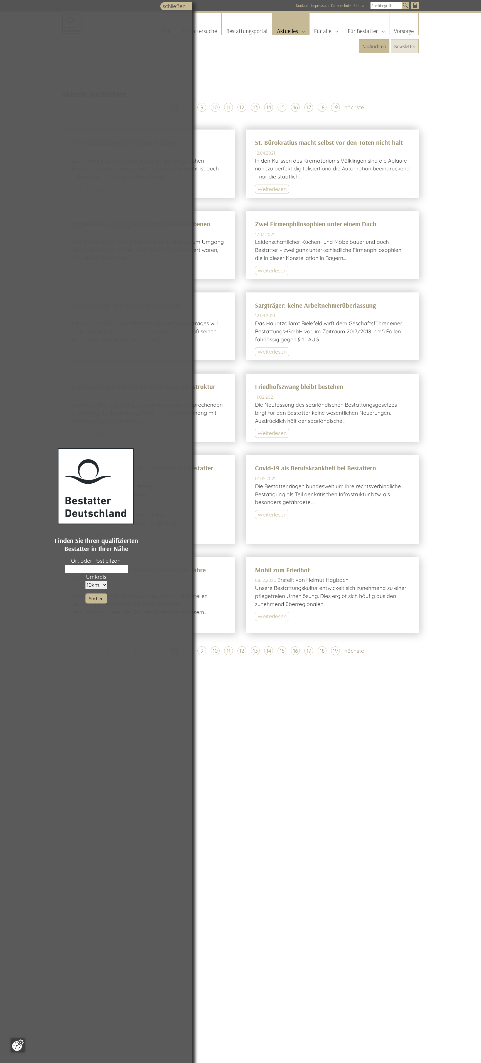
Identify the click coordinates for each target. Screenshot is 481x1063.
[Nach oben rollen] (467, 1049)
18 (322, 107)
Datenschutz (341, 5)
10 (215, 107)
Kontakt (302, 5)
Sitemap (360, 5)
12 (241, 107)
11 (228, 107)
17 (308, 107)
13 (255, 107)
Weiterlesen (272, 189)
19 (335, 107)
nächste (354, 107)
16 (295, 107)
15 (282, 107)
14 (268, 107)
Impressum (319, 5)
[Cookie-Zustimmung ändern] (17, 1045)
